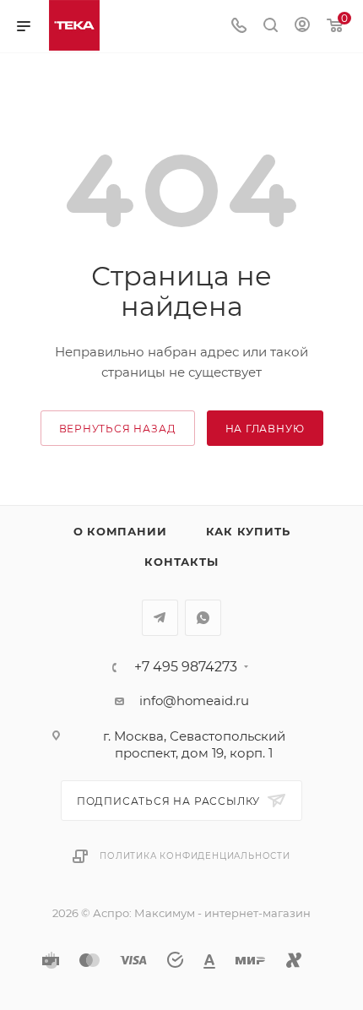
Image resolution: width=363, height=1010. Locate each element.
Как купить (248, 531)
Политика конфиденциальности (195, 855)
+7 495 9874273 (185, 667)
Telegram (160, 618)
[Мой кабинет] (302, 27)
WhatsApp (203, 618)
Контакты (181, 561)
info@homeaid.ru (194, 700)
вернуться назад (117, 428)
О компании (120, 531)
